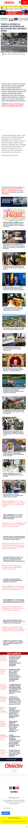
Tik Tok (9, 192)
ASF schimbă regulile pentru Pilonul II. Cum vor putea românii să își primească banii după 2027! (14, 13)
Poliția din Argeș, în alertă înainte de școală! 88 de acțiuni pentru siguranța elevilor (14, 268)
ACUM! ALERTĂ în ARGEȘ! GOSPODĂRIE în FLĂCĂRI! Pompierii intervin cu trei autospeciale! (13, 412)
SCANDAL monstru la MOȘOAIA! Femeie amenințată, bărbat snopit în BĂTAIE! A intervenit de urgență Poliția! (14, 538)
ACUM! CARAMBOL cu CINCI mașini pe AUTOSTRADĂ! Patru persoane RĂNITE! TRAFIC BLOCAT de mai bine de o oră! (13, 601)
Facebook (10, 189)
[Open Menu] (20, 2)
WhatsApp (6, 194)
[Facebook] (10, 788)
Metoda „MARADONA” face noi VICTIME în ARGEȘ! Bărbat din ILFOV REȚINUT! (13, 475)
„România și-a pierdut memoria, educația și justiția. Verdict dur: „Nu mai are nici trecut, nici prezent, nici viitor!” (15, 700)
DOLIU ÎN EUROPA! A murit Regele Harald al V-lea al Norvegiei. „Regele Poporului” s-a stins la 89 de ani (13, 369)
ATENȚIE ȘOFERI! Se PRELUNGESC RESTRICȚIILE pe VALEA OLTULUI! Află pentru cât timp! (13, 454)
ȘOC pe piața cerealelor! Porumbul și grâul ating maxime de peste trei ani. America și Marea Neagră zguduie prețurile (14, 713)
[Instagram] (17, 788)
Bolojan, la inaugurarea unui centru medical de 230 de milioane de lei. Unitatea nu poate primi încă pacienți (13, 288)
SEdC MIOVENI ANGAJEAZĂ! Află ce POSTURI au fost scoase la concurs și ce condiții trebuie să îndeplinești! (14, 621)
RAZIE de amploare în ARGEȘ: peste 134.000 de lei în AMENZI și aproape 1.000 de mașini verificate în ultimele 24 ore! (13, 433)
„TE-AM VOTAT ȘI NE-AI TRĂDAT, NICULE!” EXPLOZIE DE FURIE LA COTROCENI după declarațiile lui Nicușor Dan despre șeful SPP (15, 689)
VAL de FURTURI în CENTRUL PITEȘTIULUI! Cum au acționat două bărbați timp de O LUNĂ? (13, 495)
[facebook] (23, 11)
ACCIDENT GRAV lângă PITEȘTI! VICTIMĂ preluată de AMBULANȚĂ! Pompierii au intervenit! (12, 580)
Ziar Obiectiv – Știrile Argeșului (11, 189)
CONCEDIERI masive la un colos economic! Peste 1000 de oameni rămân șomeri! (12, 349)
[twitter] (26, 11)
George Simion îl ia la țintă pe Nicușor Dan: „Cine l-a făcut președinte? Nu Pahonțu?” (14, 753)
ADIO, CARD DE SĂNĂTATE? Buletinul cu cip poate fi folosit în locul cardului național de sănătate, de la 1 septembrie (14, 726)
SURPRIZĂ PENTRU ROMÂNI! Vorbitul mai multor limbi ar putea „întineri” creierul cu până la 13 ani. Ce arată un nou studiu (13, 224)
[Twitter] (14, 788)
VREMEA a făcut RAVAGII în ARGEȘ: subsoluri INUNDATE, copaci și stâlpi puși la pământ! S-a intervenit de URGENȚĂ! (13, 642)
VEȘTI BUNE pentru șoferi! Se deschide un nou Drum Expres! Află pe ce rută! (13, 328)
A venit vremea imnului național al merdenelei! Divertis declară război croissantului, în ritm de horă (13, 309)
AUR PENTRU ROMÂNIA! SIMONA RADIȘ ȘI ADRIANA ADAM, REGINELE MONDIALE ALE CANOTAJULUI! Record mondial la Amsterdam (14, 390)
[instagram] (23, 14)
